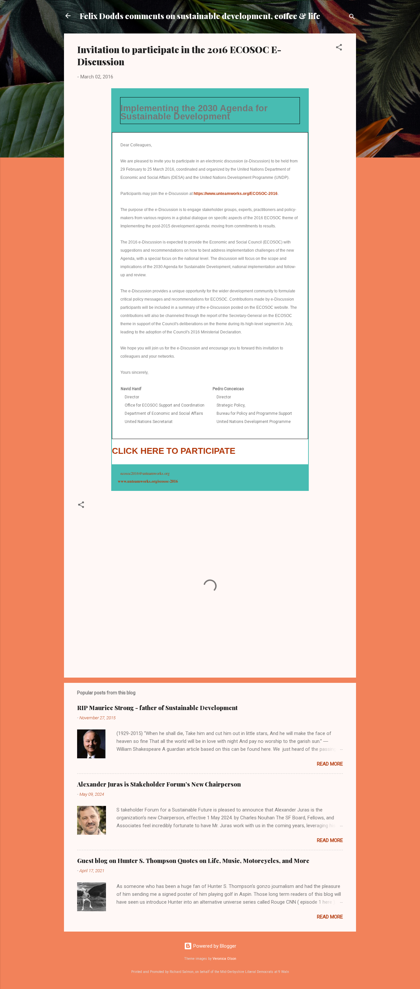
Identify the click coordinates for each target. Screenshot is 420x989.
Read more (330, 764)
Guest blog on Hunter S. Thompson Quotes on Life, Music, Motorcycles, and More (193, 861)
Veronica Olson (224, 959)
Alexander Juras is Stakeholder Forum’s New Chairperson (159, 784)
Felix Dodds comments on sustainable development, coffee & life (200, 16)
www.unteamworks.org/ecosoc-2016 (148, 481)
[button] (339, 48)
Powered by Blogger (214, 946)
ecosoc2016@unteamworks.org (145, 473)
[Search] (352, 18)
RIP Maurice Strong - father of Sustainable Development (157, 708)
